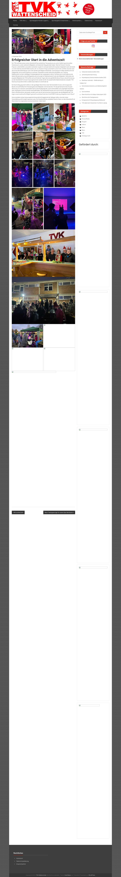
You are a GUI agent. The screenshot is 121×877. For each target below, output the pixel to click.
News (83, 127)
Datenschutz (88, 20)
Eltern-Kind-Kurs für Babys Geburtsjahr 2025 (94, 94)
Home (15, 20)
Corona (15, 25)
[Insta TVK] (93, 46)
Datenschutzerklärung (22, 861)
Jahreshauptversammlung (89, 74)
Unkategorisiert (86, 136)
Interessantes (76, 20)
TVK (83, 133)
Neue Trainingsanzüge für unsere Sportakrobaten (59, 512)
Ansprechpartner (21, 864)
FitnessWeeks (86, 119)
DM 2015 (84, 116)
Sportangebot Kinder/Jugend (39, 20)
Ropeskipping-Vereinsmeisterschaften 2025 (94, 77)
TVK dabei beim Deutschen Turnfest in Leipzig (94, 103)
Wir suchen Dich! (18, 512)
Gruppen (84, 121)
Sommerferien (86, 91)
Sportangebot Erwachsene (60, 20)
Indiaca (84, 124)
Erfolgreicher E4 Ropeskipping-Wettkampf (93, 100)
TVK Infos (22, 20)
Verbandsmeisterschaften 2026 (90, 72)
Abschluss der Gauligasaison (90, 97)
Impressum (98, 20)
